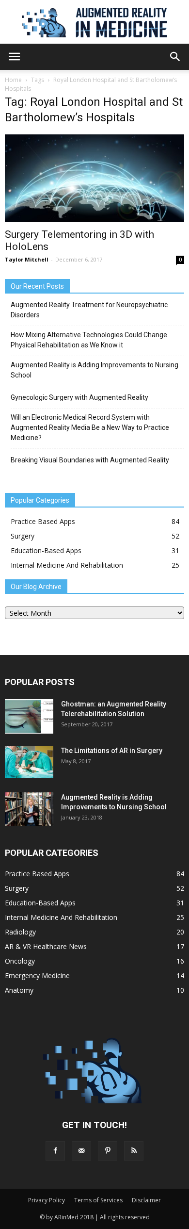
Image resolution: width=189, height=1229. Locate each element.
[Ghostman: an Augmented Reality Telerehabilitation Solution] (29, 716)
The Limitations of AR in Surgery (111, 750)
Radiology (20, 931)
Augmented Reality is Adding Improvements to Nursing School (94, 370)
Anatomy (19, 990)
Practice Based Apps (43, 521)
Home (13, 80)
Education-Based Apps (46, 550)
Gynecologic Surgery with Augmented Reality (79, 397)
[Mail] (81, 1151)
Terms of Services (98, 1200)
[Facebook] (55, 1151)
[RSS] (133, 1151)
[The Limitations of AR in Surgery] (29, 762)
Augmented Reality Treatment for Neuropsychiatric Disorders (89, 310)
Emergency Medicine (37, 975)
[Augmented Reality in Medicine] (94, 22)
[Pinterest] (107, 1151)
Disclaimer (146, 1200)
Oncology (20, 961)
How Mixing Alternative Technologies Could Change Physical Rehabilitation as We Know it (89, 340)
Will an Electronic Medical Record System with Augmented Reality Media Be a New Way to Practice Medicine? (90, 427)
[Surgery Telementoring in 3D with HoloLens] (94, 178)
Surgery (22, 536)
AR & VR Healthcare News (46, 946)
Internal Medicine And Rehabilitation (67, 565)
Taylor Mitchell (26, 259)
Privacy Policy (46, 1200)
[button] (175, 57)
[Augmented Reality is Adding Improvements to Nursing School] (29, 809)
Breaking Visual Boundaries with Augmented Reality (90, 460)
